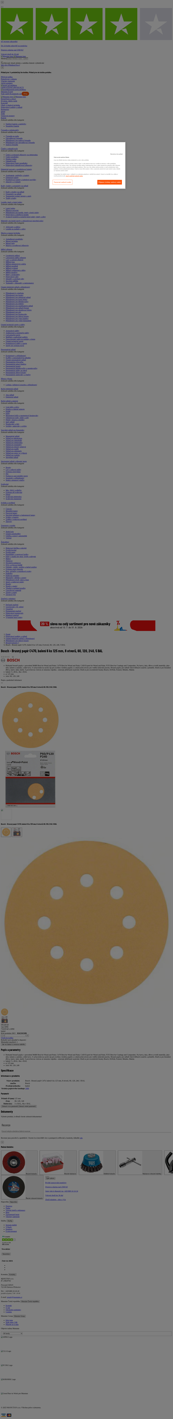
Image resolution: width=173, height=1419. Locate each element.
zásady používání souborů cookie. (74, 176)
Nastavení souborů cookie (62, 182)
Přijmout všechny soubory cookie (110, 182)
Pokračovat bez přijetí (116, 154)
